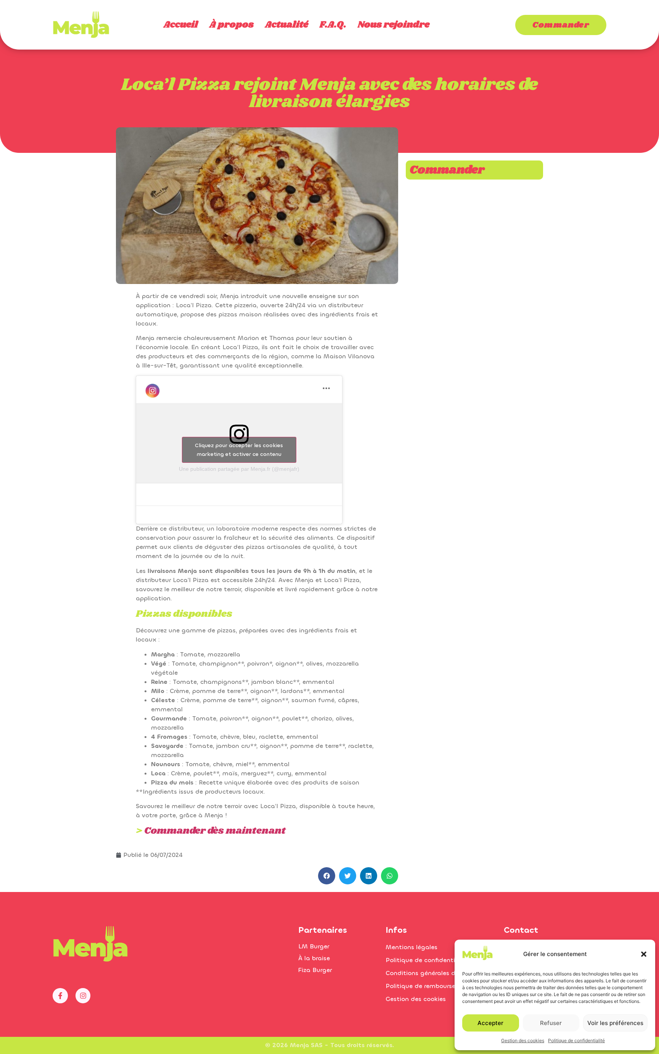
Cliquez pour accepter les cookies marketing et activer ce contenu (239, 450)
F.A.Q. (333, 24)
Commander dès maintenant (215, 831)
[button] (644, 954)
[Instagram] (83, 995)
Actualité (286, 24)
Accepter (490, 1023)
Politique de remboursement (429, 986)
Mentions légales (411, 947)
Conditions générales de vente (432, 973)
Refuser (551, 1023)
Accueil (181, 24)
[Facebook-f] (60, 995)
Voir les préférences (615, 1023)
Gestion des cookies (522, 1040)
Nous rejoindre (393, 24)
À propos (231, 24)
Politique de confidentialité (576, 1040)
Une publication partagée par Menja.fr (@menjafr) (239, 469)
